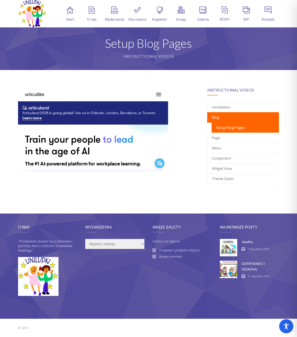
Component (221, 158)
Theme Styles (223, 178)
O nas (92, 19)
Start (70, 19)
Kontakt (268, 19)
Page (216, 137)
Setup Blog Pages (230, 127)
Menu (216, 148)
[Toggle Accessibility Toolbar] (286, 326)
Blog (215, 117)
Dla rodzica (137, 19)
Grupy (181, 19)
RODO (225, 19)
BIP (246, 19)
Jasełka (247, 242)
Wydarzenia (114, 19)
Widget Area (222, 168)
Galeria (203, 19)
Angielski (159, 19)
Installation (221, 107)
